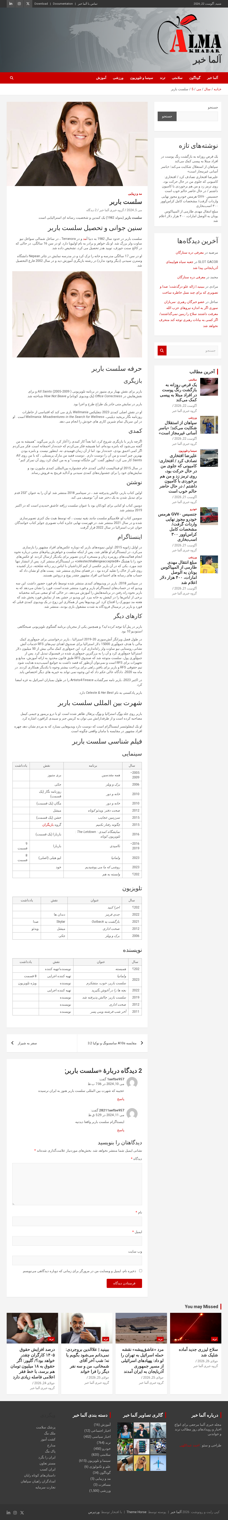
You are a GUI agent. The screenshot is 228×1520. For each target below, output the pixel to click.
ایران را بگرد (46, 1457)
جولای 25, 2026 (153, 1377)
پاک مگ (50, 1451)
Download (41, 3)
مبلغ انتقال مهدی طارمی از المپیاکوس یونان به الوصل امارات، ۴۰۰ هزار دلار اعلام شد (188, 216)
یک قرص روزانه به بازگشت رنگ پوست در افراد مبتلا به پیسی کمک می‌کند (178, 392)
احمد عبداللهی (189, 1445)
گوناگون (194, 78)
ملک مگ (49, 1433)
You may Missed (201, 1306)
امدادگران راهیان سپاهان (38, 1481)
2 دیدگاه (91, 210)
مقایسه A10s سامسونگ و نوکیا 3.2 (112, 1043)
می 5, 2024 (134, 210)
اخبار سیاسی (101, 1437)
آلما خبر (207, 59)
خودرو (193, 509)
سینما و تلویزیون (141, 78)
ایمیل (137, 1232)
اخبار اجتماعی (101, 1431)
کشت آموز (48, 1439)
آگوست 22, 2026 (185, 405)
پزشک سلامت (45, 1427)
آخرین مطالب (202, 371)
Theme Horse (136, 1512)
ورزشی (118, 78)
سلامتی (177, 78)
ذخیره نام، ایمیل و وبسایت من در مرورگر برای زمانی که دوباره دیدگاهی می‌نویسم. (79, 1271)
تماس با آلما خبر (88, 3)
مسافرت (104, 1485)
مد (85, 239)
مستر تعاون (47, 1463)
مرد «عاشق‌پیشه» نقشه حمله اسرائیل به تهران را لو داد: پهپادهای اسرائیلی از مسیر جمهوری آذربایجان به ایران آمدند (142, 1360)
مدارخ (51, 1445)
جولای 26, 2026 (207, 1361)
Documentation (63, 3)
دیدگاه (136, 1159)
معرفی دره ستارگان (190, 253)
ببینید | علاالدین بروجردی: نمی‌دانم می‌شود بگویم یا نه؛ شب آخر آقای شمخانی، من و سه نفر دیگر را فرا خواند (87, 1360)
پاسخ (120, 1099)
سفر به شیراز (27, 1043)
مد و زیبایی (135, 193)
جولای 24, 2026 (44, 1383)
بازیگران (48, 825)
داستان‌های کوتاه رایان (39, 1475)
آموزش (101, 78)
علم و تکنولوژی (100, 1467)
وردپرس (94, 1512)
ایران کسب (47, 1469)
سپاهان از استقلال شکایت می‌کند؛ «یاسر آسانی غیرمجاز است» (178, 427)
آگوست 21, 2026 (185, 497)
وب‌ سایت (135, 1251)
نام (139, 1212)
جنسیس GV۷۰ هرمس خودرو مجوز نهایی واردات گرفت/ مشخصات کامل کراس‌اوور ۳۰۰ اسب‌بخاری (189, 201)
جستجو (213, 107)
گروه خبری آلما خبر (111, 210)
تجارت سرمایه (45, 1487)
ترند (162, 78)
